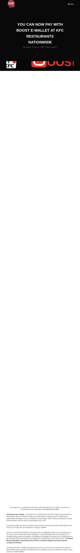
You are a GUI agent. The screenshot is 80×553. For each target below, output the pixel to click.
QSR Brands (27, 47)
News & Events (52, 47)
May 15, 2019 (39, 47)
